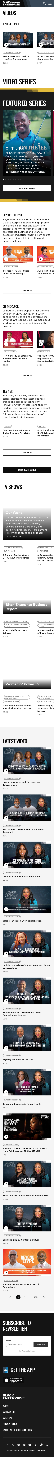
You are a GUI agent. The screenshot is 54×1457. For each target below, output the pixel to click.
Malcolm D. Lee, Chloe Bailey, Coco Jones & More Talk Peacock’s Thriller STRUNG (25, 1149)
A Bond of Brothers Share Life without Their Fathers (16, 556)
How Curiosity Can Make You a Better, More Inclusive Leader (17, 358)
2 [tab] (5, 179)
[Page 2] (43, 1297)
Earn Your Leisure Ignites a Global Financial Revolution (17, 431)
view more (27, 290)
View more (27, 592)
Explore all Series (27, 469)
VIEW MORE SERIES (27, 188)
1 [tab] (3, 179)
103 (36, 1297)
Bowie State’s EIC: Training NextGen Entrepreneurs (16, 57)
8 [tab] (20, 179)
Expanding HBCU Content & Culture (21, 1240)
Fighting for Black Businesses (18, 1059)
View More (27, 518)
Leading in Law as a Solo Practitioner (22, 876)
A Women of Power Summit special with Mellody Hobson (17, 707)
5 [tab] (13, 179)
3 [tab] (8, 179)
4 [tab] (10, 179)
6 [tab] (15, 179)
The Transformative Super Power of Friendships (16, 272)
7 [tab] (18, 179)
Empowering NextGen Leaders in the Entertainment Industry (22, 1013)
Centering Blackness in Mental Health (22, 1104)
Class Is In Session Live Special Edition (22, 920)
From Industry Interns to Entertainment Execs (26, 1195)
